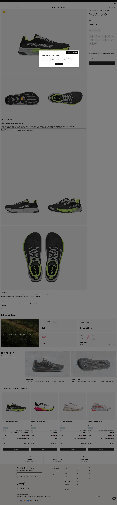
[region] (59, 58)
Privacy (74, 57)
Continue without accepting (72, 52)
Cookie (42, 58)
